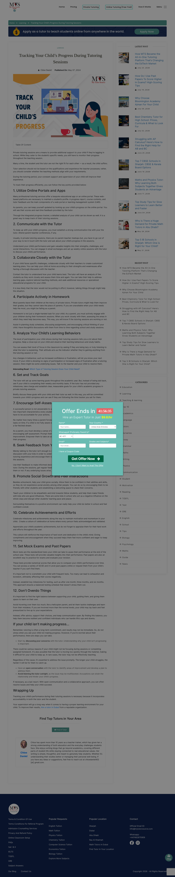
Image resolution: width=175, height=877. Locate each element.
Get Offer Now (84, 459)
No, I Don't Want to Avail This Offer (87, 465)
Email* (62, 441)
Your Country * (96, 423)
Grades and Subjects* (99, 441)
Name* (62, 423)
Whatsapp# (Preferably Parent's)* (74, 432)
